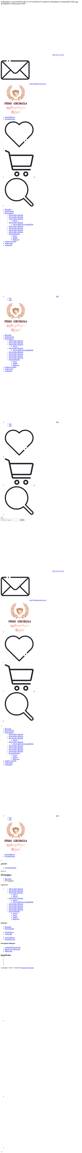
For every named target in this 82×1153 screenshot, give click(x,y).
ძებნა (22, 520)
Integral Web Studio (27, 968)
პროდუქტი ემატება (16, 215)
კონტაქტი (8, 245)
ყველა (15, 894)
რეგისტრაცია (10, 119)
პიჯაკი (15, 221)
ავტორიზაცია (10, 117)
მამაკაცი (16, 239)
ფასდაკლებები (10, 241)
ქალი (15, 236)
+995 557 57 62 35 (58, 55)
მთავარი (8, 209)
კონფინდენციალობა (13, 947)
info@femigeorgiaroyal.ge (38, 84)
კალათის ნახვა (10, 868)
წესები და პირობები (12, 949)
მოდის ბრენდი (14, 234)
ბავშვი (15, 238)
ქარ (57, 296)
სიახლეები (9, 243)
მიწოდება (8, 951)
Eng (10, 298)
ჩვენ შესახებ (9, 211)
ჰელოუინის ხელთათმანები (23, 224)
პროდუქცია (9, 213)
